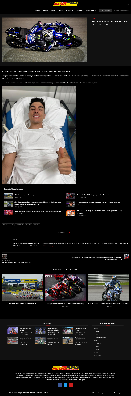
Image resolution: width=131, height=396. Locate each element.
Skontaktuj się (48, 246)
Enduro (96, 353)
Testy (60, 10)
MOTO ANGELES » (106, 11)
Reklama (94, 393)
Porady (45, 10)
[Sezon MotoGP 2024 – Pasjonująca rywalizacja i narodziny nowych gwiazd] (8, 212)
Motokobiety (91, 10)
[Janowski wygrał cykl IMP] (12, 330)
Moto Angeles (118, 393)
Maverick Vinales (8, 224)
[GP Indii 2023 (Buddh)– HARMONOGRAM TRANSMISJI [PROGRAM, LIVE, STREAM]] (70, 213)
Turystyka (80, 10)
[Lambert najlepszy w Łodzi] (12, 340)
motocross (19, 224)
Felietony (69, 10)
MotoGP (98, 343)
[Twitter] (65, 385)
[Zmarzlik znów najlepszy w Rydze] (40, 330)
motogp (28, 224)
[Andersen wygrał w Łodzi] (40, 340)
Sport (53, 10)
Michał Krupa (24, 333)
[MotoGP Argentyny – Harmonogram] (8, 196)
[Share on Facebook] (72, 232)
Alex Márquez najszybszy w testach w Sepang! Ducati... (108, 304)
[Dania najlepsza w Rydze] (68, 330)
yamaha (36, 224)
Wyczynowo (97, 356)
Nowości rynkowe (101, 337)
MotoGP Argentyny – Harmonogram (25, 195)
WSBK (98, 350)
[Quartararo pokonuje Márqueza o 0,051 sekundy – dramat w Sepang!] (70, 204)
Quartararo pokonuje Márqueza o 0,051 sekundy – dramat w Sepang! (98, 202)
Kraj (97, 334)
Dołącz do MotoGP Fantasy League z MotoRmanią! (92, 195)
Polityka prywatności (105, 393)
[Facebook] (60, 385)
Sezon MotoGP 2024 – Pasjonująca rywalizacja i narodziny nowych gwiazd (37, 211)
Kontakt (87, 393)
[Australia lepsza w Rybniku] (68, 340)
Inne (97, 347)
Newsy (37, 10)
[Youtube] (71, 385)
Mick (94, 25)
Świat (97, 331)
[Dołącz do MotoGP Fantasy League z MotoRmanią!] (70, 196)
